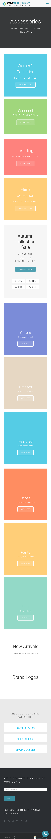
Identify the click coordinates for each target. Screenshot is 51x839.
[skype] (26, 821)
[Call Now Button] (45, 834)
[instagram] (13, 821)
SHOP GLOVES (25, 728)
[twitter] (9, 821)
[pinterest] (22, 821)
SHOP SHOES (25, 739)
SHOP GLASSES (25, 749)
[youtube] (17, 821)
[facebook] (4, 821)
